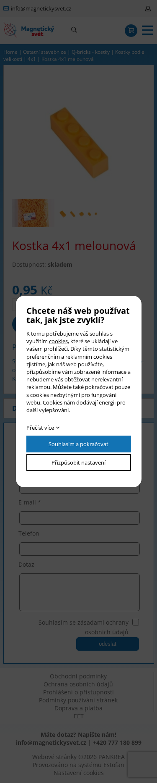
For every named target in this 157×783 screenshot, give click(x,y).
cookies (58, 341)
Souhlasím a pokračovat (78, 444)
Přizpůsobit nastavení (78, 462)
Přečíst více (40, 427)
